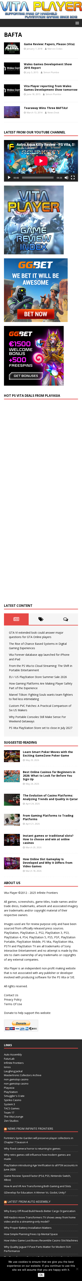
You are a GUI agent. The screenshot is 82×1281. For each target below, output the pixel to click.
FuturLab (9, 1058)
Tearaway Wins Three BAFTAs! (46, 108)
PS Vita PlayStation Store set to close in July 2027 (40, 728)
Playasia (9, 1087)
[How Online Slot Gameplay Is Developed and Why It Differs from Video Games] (12, 867)
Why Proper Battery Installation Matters (28, 1227)
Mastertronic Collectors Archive (22, 1075)
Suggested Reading (20, 742)
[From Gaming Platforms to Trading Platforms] (12, 823)
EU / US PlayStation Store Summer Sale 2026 (38, 677)
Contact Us (11, 995)
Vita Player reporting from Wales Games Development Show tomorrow (50, 87)
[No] (77, 1269)
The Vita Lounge (13, 1116)
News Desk (53, 112)
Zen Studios (11, 1120)
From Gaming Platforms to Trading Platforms (48, 817)
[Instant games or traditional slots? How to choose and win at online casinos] (12, 843)
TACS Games (12, 1108)
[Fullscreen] (73, 178)
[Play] (9, 178)
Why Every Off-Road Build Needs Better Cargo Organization (39, 1211)
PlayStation (11, 1092)
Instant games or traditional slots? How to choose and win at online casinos (48, 839)
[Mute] (66, 178)
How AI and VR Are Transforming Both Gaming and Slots (37, 1186)
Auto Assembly (13, 1054)
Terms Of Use (13, 1004)
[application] (41, 161)
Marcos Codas (55, 48)
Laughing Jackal (13, 1071)
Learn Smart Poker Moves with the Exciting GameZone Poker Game (48, 753)
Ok (41, 1274)
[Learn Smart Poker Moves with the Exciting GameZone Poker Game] (12, 760)
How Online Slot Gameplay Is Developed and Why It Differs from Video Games (47, 862)
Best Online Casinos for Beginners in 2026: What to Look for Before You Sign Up (49, 775)
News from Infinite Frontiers (30, 1128)
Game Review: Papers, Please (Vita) (49, 44)
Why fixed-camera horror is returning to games (32, 1148)
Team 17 (9, 1112)
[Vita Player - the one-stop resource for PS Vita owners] (41, 16)
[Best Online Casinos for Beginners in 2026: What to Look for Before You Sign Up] (12, 780)
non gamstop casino (16, 1079)
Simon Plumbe (51, 72)
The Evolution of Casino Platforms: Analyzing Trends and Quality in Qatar (50, 797)
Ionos (7, 1067)
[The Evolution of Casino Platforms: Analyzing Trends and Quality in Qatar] (12, 803)
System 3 (9, 1104)
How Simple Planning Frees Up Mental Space (31, 1234)
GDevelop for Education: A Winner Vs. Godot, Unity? (35, 1192)
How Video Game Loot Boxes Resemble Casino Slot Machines (41, 1240)
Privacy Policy (12, 999)
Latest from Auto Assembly (29, 1201)
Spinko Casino (12, 1100)
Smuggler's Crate (14, 1096)
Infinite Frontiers (14, 1063)
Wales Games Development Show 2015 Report (48, 66)
